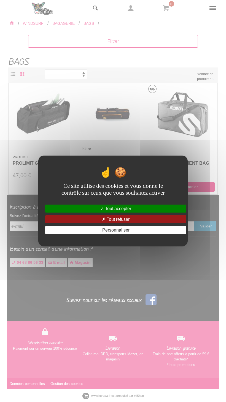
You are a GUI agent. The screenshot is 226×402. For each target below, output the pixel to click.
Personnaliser (116, 230)
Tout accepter (117, 208)
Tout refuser (118, 219)
